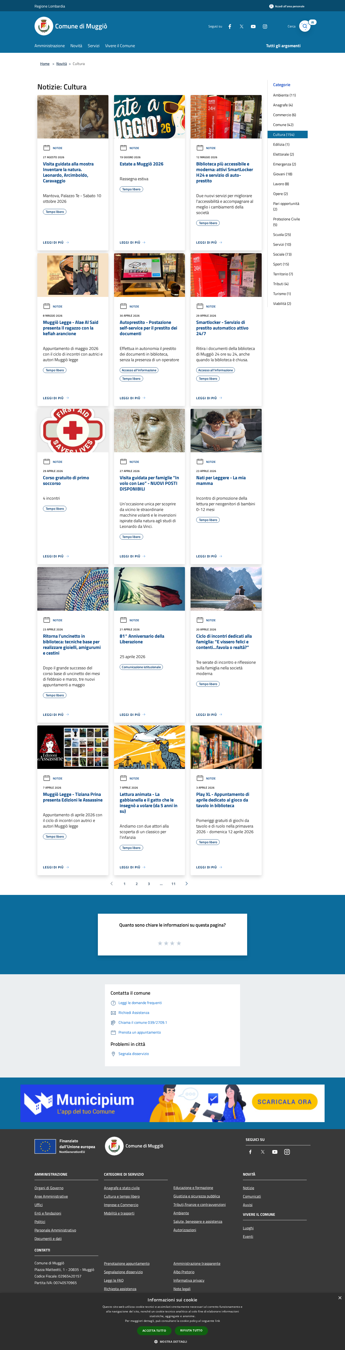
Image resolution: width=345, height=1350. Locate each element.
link (217, 1321)
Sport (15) (281, 264)
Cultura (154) (283, 134)
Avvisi (248, 1205)
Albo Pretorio (183, 1272)
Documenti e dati (48, 1238)
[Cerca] (304, 26)
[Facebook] (228, 26)
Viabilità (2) (282, 303)
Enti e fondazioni (47, 1213)
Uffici (38, 1205)
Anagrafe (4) (283, 105)
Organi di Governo (48, 1188)
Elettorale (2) (283, 154)
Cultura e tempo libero (122, 1196)
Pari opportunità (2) (286, 206)
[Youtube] (251, 26)
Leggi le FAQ (114, 1280)
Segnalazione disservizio (123, 1272)
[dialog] (172, 1321)
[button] (172, 1341)
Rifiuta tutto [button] (191, 1330)
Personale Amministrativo (55, 1230)
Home (45, 63)
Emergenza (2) (284, 164)
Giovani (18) (282, 174)
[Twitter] (239, 26)
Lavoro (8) (281, 184)
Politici (39, 1221)
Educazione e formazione (193, 1187)
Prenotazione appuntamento (127, 1263)
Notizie (57, 148)
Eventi (248, 1236)
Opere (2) (280, 193)
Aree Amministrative (51, 1196)
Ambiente (181, 1213)
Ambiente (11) (284, 95)
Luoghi (248, 1228)
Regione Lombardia (49, 6)
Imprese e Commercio (121, 1205)
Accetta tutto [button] (154, 1331)
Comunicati (252, 1196)
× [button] (339, 1298)
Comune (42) (283, 124)
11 (173, 883)
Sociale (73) (282, 254)
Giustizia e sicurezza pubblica (196, 1196)
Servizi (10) (282, 244)
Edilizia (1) (281, 144)
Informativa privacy (188, 1280)
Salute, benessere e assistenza (197, 1221)
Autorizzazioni (184, 1230)
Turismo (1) (282, 293)
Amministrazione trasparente (196, 1263)
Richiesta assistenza (120, 1289)
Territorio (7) (283, 274)
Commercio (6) (284, 115)
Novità (61, 63)
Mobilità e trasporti (119, 1213)
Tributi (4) (280, 284)
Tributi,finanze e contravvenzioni (199, 1204)
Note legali (182, 1289)
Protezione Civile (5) (286, 221)
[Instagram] (263, 26)
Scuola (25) (282, 234)
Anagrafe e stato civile (122, 1188)
